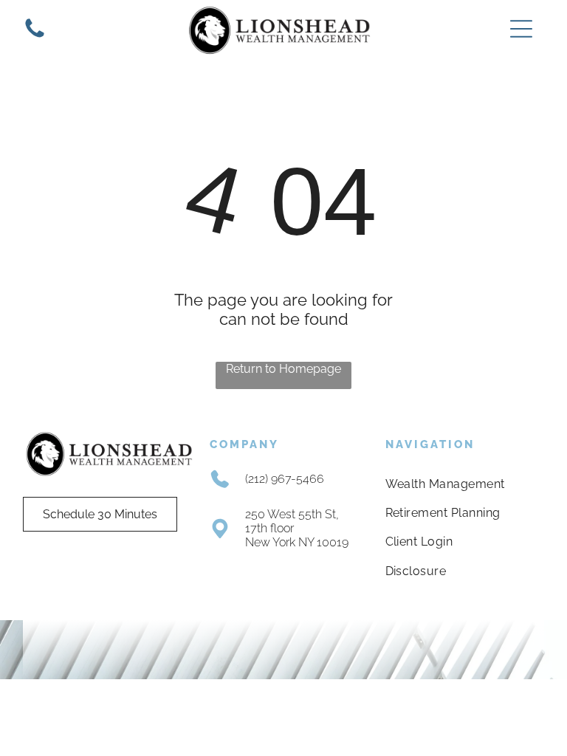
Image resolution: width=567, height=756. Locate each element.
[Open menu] (521, 29)
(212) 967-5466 (284, 479)
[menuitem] (458, 483)
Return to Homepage (283, 369)
